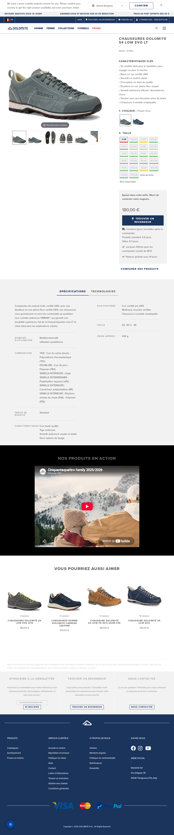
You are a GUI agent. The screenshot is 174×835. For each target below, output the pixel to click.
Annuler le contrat (56, 748)
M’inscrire (32, 707)
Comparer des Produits (140, 269)
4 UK (143, 139)
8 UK (143, 153)
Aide (79, 20)
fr (12, 20)
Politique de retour (57, 758)
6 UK (143, 146)
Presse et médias (15, 758)
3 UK (124, 139)
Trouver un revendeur (144, 220)
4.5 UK (153, 139)
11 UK (124, 168)
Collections (66, 28)
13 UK (123, 175)
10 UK (143, 160)
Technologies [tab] (103, 291)
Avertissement (14, 753)
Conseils (83, 28)
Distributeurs (96, 763)
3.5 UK (134, 139)
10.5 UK (153, 160)
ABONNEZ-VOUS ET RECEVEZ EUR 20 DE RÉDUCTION (87, 14)
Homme (38, 28)
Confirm (141, 5)
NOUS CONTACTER (142, 707)
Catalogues (12, 748)
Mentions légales (98, 753)
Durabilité (94, 768)
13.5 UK (134, 175)
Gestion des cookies (58, 783)
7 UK (124, 153)
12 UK (143, 168)
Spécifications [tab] (72, 291)
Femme (51, 28)
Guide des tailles (147, 175)
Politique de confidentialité (102, 758)
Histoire (93, 748)
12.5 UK (154, 168)
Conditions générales (58, 788)
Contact (52, 768)
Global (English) (104, 5)
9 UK (124, 160)
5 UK (124, 146)
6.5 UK (153, 146)
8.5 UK (153, 153)
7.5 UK (134, 153)
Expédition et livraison (58, 753)
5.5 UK (134, 146)
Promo (96, 28)
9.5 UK (134, 160)
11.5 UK (134, 168)
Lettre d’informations (58, 773)
